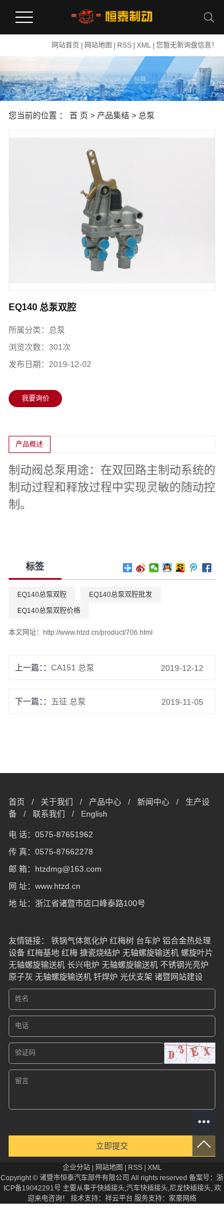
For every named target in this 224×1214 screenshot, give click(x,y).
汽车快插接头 (147, 1188)
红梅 (69, 952)
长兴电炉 (83, 964)
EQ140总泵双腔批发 (120, 595)
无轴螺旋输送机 (150, 952)
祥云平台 (119, 1199)
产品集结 (113, 115)
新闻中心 (153, 801)
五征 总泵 (68, 701)
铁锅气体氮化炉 (79, 940)
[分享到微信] (154, 567)
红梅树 (122, 940)
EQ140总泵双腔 (42, 595)
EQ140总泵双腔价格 (48, 611)
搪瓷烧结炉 (100, 952)
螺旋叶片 (197, 952)
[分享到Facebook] (207, 567)
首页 (17, 801)
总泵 (146, 115)
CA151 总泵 (72, 667)
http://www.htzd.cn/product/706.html (98, 633)
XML (144, 45)
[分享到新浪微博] (141, 567)
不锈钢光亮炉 (184, 964)
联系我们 (49, 813)
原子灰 (21, 976)
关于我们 (57, 801)
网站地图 (98, 45)
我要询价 (35, 399)
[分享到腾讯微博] (194, 567)
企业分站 (76, 1168)
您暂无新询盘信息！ (187, 45)
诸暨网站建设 (179, 976)
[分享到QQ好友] (167, 567)
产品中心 (105, 801)
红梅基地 (43, 952)
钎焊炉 (106, 976)
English (94, 813)
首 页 (78, 115)
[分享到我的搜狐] (181, 567)
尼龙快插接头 (190, 1188)
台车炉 (148, 940)
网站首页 (65, 45)
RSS (124, 45)
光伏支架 (136, 976)
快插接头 (111, 1188)
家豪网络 (182, 1199)
